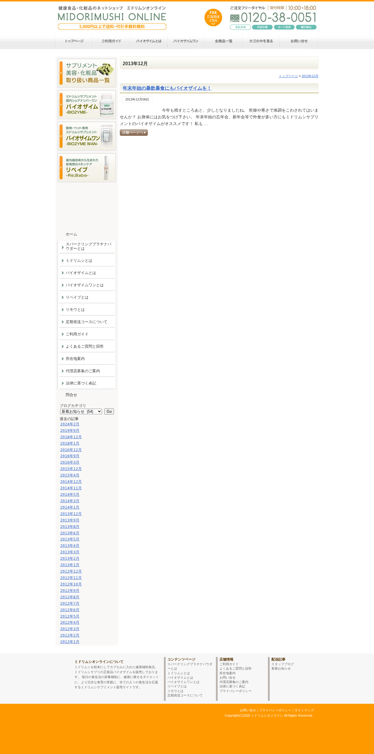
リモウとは (75, 309)
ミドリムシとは (79, 260)
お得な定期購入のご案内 (86, 216)
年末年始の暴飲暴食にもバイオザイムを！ (167, 88)
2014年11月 (71, 488)
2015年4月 (69, 475)
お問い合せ (227, 677)
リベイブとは (77, 297)
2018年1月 (69, 443)
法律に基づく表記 (81, 383)
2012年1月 (69, 641)
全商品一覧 (224, 41)
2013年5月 (69, 539)
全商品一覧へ (86, 73)
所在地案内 (75, 358)
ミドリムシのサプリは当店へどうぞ (112, 14)
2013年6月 (69, 533)
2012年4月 (69, 622)
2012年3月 (69, 629)
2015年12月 (71, 469)
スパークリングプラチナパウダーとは (88, 246)
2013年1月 (69, 565)
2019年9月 (69, 430)
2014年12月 (71, 481)
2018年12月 (71, 437)
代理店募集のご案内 (83, 371)
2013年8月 (69, 526)
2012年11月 (71, 578)
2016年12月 (71, 450)
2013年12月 (71, 514)
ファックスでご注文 (86, 194)
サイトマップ (304, 710)
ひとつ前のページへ (264, 650)
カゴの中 (261, 41)
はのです (213, 17)
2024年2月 (69, 424)
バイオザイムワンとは (186, 41)
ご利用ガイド (112, 41)
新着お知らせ (281, 668)
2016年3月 (69, 462)
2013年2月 (69, 558)
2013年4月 (69, 545)
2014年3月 (69, 501)
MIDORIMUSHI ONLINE (64, 671)
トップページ (288, 76)
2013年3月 (69, 552)
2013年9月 (69, 520)
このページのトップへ (300, 650)
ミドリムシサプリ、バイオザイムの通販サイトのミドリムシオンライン (106, 715)
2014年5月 (69, 494)
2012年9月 (69, 590)
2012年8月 (69, 597)
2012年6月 (69, 610)
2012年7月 (69, 603)
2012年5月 (69, 616)
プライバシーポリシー (235, 691)
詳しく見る (134, 132)
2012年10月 (71, 584)
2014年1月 (69, 507)
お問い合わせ (299, 41)
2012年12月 (71, 571)
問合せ (71, 395)
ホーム (74, 41)
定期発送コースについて (87, 322)
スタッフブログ (282, 664)
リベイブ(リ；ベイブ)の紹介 (86, 167)
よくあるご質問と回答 (85, 346)
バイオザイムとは (149, 41)
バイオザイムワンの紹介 (86, 136)
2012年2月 (69, 635)
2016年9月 (69, 456)
